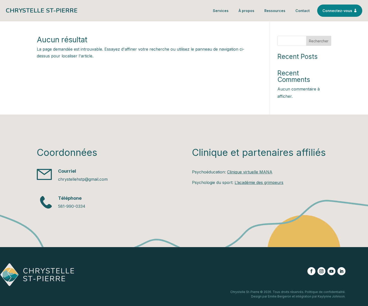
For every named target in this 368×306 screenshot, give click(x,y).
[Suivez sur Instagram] (321, 271)
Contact (302, 11)
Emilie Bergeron (279, 296)
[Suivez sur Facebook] (311, 271)
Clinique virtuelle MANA (249, 171)
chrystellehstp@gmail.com (83, 179)
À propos (246, 11)
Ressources (274, 11)
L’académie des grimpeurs (259, 182)
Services (221, 11)
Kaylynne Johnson (331, 296)
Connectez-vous (339, 11)
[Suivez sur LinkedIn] (341, 271)
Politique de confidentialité (325, 292)
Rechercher (318, 41)
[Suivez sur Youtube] (331, 271)
